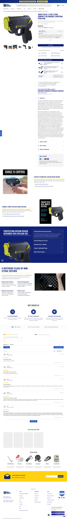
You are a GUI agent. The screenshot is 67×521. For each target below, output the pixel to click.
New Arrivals (41, 8)
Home (4, 11)
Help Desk (49, 497)
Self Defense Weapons (16, 11)
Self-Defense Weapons (23, 493)
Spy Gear (38, 463)
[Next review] (52, 40)
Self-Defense (8, 11)
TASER (22, 11)
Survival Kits (56, 463)
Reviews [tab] (6, 344)
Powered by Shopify (18, 518)
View (62, 63)
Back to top (33, 489)
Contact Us (36, 495)
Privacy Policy (49, 502)
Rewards (36, 500)
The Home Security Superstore (10, 518)
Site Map (49, 504)
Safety (47, 463)
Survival (20, 504)
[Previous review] (48, 40)
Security (20, 463)
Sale (20, 508)
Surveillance (29, 463)
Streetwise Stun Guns (23, 510)
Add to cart (50, 45)
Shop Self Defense (42, 1)
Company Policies (50, 500)
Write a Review (59, 347)
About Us (36, 493)
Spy (20, 500)
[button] (51, 24)
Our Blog (36, 497)
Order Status (49, 493)
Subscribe (60, 476)
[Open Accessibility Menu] (2, 260)
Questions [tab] (12, 344)
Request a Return (50, 495)
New (20, 506)
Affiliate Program (37, 502)
